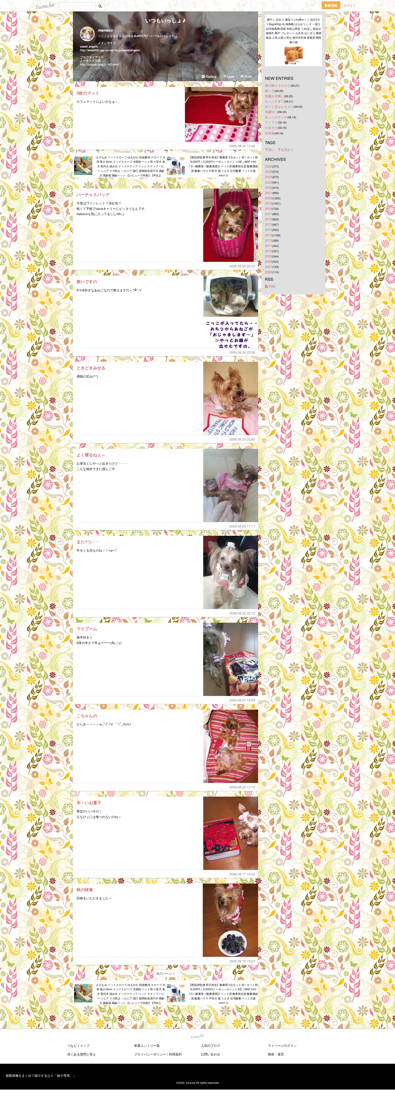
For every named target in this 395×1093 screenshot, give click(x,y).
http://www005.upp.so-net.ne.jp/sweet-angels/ (110, 50)
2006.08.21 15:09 (242, 700)
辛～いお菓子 (89, 803)
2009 (268, 256)
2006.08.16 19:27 (242, 961)
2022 (268, 187)
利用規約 (175, 1054)
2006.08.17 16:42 (242, 874)
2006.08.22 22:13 (242, 613)
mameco (105, 30)
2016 (268, 219)
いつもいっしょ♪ (165, 20)
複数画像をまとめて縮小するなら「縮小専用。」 (41, 1075)
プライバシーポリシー (150, 1054)
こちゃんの (87, 716)
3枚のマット (88, 93)
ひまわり (271, 127)
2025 (268, 171)
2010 (268, 251)
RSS (271, 286)
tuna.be (197, 1036)
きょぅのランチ (276, 117)
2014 (268, 229)
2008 (268, 261)
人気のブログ (210, 1045)
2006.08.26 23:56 (242, 352)
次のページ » (165, 973)
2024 (268, 176)
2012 (268, 240)
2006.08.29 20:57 (242, 266)
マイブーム (87, 629)
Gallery (210, 76)
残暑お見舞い (274, 96)
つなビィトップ (78, 1045)
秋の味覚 (85, 890)
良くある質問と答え (81, 1054)
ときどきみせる (91, 368)
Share (247, 76)
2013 (268, 235)
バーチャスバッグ (93, 194)
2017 (268, 213)
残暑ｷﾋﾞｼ (271, 111)
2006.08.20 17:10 (242, 787)
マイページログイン (282, 1045)
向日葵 (270, 133)
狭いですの (87, 281)
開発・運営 (276, 1054)
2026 (268, 166)
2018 (268, 208)
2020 (268, 198)
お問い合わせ (210, 1054)
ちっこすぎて (274, 101)
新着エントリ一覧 (147, 1045)
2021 (268, 192)
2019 (268, 203)
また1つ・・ (88, 542)
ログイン (349, 5)
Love (230, 76)
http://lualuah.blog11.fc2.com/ (99, 64)
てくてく (271, 122)
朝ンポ (270, 90)
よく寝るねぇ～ (91, 455)
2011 (268, 245)
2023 (268, 182)
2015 (268, 224)
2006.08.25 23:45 (242, 439)
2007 (268, 266)
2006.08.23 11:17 (242, 526)
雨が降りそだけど (278, 85)
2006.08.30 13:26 (242, 145)
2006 (268, 272)
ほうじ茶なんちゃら (279, 106)
